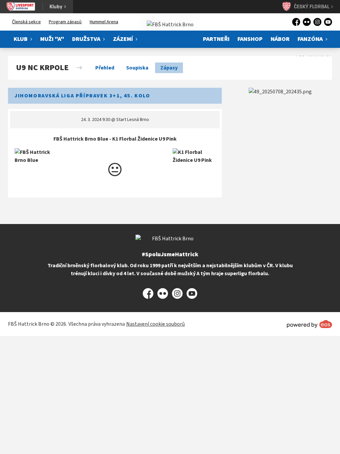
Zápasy (169, 67)
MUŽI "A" (52, 39)
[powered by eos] (309, 324)
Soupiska (137, 67)
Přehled (104, 67)
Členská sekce (26, 22)
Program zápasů (65, 22)
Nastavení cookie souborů (155, 324)
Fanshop (250, 39)
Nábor (280, 39)
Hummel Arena (104, 22)
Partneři (216, 39)
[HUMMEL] (280, 92)
